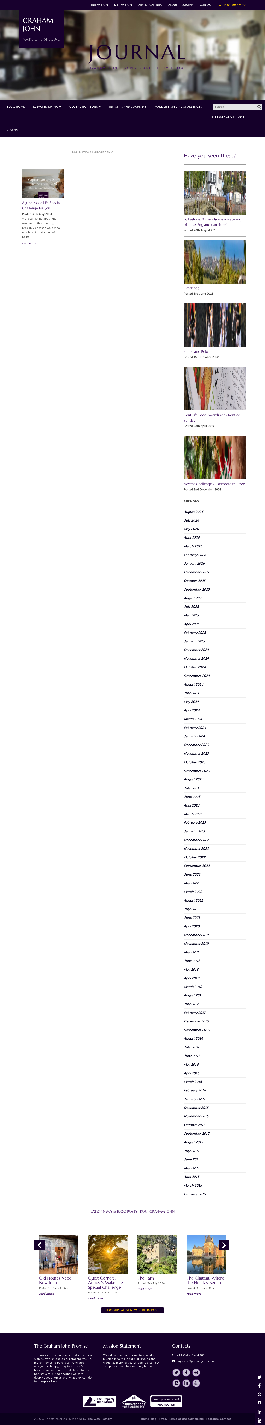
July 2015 (191, 1151)
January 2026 (194, 563)
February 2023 (195, 822)
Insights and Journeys (128, 106)
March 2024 (193, 719)
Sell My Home (123, 4)
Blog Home (16, 106)
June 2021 (192, 918)
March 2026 (193, 546)
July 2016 (191, 1047)
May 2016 (191, 1064)
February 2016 (195, 1090)
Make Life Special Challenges (178, 106)
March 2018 (193, 987)
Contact (206, 4)
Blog (153, 1418)
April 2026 (192, 538)
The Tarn (145, 1278)
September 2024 (197, 676)
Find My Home (99, 4)
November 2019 (196, 944)
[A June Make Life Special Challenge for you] (43, 183)
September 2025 (197, 589)
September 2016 (197, 1030)
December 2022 (196, 840)
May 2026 (191, 529)
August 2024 (193, 684)
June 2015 (192, 1159)
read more (29, 243)
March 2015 (193, 1185)
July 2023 (191, 788)
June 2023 (192, 797)
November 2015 (196, 1116)
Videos (12, 130)
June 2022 (192, 874)
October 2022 (194, 857)
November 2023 (196, 753)
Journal (188, 4)
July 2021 (191, 909)
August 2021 (193, 900)
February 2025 (195, 633)
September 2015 (196, 1133)
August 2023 (193, 779)
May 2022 (191, 883)
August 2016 (193, 1038)
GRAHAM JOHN (41, 28)
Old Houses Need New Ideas (55, 1280)
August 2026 (193, 512)
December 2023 (196, 745)
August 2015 (193, 1142)
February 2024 (195, 728)
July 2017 (191, 1004)
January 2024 (194, 736)
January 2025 (194, 641)
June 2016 (192, 1056)
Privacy (163, 1418)
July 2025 (191, 607)
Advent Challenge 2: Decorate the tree (214, 484)
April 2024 (192, 710)
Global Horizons (83, 106)
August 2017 (193, 995)
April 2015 (191, 1177)
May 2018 (191, 969)
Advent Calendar (150, 4)
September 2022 (197, 866)
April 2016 (191, 1073)
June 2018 (192, 961)
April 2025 (191, 624)
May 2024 (191, 702)
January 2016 (194, 1099)
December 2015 (196, 1108)
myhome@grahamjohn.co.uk (196, 1361)
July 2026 (191, 520)
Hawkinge (191, 288)
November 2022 (196, 849)
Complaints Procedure (203, 1418)
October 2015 (194, 1125)
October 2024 (195, 667)
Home (145, 1418)
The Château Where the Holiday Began (205, 1280)
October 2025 (194, 581)
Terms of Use (178, 1418)
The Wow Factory (100, 1418)
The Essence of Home (227, 116)
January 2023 (194, 831)
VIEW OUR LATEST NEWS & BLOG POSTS (132, 1310)
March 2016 (193, 1082)
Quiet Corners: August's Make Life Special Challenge (105, 1283)
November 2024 (196, 658)
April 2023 (191, 805)
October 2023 (194, 762)
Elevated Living (45, 106)
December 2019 (196, 935)
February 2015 (195, 1194)
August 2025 (193, 598)
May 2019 (191, 952)
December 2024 (196, 650)
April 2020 (192, 926)
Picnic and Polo (196, 351)
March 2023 (193, 814)
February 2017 (194, 1013)
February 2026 (195, 555)
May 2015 (191, 1168)
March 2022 (193, 892)
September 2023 (197, 771)
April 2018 (191, 978)
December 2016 (196, 1021)
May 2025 (191, 615)
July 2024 (191, 693)
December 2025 (196, 572)
